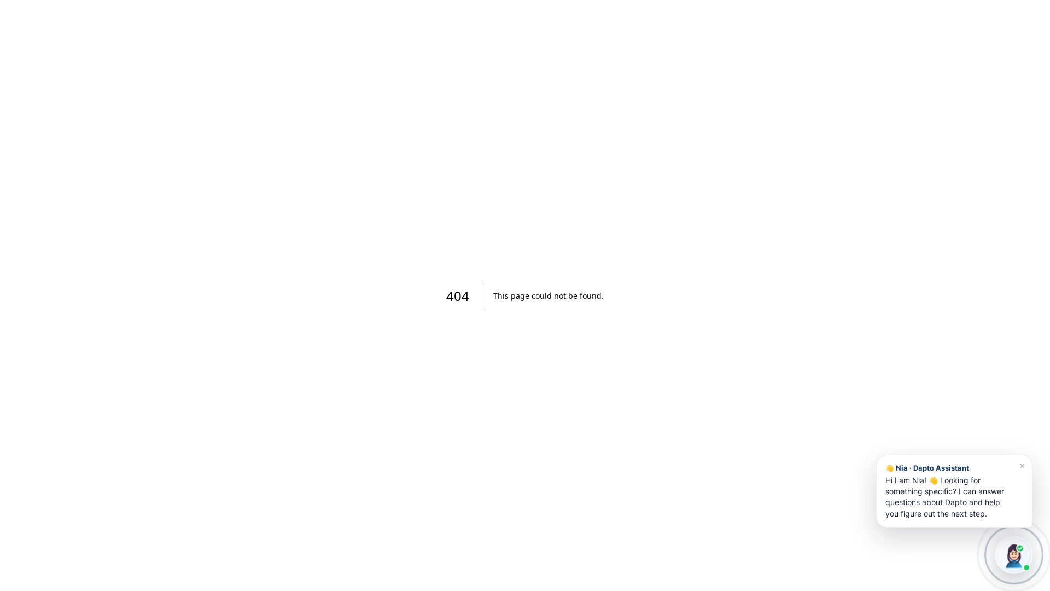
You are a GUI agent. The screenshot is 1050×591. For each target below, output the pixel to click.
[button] (954, 491)
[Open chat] (1013, 554)
